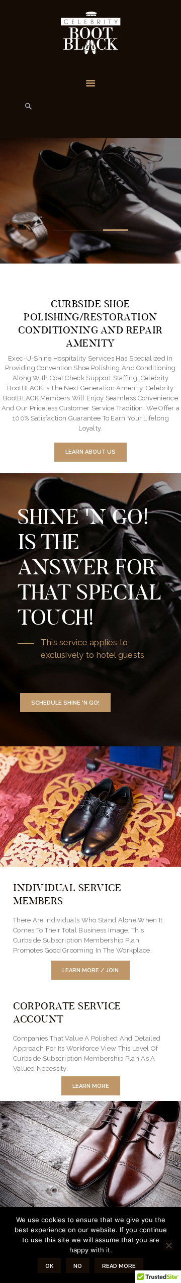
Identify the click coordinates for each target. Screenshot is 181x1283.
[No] (168, 1245)
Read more (119, 1266)
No (77, 1266)
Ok (49, 1266)
